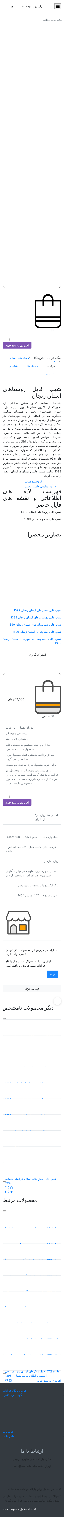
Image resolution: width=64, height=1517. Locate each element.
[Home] (32, 1413)
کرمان (17, 367)
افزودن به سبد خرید (17, 345)
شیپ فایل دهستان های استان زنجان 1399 (36, 617)
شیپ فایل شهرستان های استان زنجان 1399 (34, 624)
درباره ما (8, 1431)
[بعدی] (4, 1181)
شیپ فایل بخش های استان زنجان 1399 (37, 610)
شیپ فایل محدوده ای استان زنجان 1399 (36, 631)
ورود (52, 974)
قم (15, 353)
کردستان (19, 360)
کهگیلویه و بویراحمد (25, 381)
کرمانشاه (19, 374)
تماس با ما (9, 1436)
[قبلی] (4, 1018)
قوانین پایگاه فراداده (14, 1390)
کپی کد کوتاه (32, 989)
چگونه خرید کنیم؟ (13, 1395)
